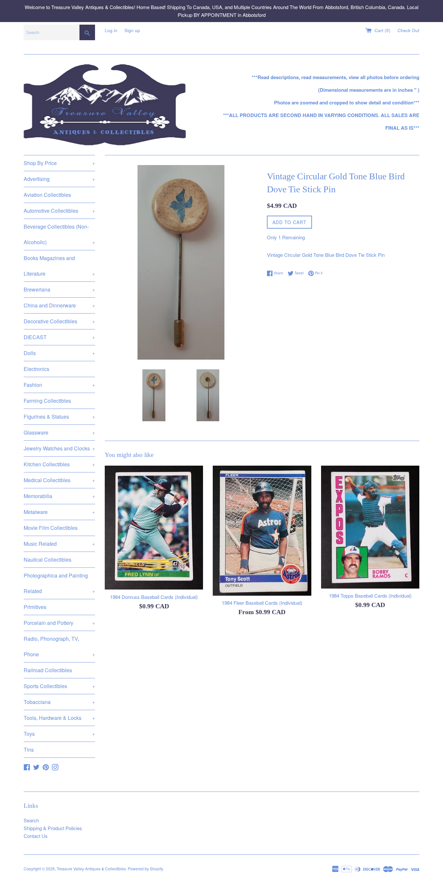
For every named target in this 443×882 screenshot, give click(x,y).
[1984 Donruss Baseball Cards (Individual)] (154, 528)
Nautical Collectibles (47, 559)
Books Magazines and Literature (59, 265)
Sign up (132, 30)
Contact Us (36, 835)
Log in (111, 30)
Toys (59, 733)
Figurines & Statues (59, 416)
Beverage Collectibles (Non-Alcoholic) (59, 234)
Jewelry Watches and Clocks (59, 448)
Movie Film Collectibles (51, 527)
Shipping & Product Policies (53, 828)
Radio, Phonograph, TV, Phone (59, 646)
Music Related (59, 543)
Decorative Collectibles (59, 321)
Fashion (59, 384)
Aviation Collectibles (47, 194)
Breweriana (59, 289)
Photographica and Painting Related (59, 583)
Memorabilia (59, 496)
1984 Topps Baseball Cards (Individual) (370, 595)
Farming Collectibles (47, 400)
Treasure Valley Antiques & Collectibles (91, 868)
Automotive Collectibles (59, 210)
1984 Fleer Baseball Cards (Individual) (262, 602)
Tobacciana (59, 702)
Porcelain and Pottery (59, 622)
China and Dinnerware (59, 305)
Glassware (59, 432)
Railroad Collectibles (48, 670)
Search (31, 820)
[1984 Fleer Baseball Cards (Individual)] (262, 531)
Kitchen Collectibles (59, 464)
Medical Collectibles (59, 480)
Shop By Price (59, 163)
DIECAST (59, 337)
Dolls (59, 353)
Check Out (408, 30)
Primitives (35, 607)
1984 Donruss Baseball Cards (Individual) (154, 596)
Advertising (59, 179)
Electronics (36, 369)
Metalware (59, 512)
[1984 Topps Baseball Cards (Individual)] (370, 527)
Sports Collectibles (59, 686)
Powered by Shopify (145, 868)
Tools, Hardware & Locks (59, 717)
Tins (29, 749)
